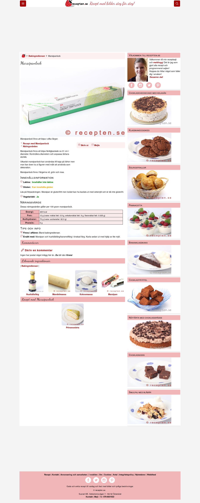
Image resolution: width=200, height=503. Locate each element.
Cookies (107, 474)
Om (100, 474)
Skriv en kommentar (38, 250)
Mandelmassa (59, 294)
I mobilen (93, 474)
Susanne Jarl (156, 76)
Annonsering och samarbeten (73, 474)
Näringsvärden (30, 146)
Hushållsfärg (32, 294)
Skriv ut (84, 145)
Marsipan (112, 294)
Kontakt (55, 474)
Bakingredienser (37, 55)
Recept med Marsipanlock (35, 143)
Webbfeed (151, 474)
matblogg (158, 62)
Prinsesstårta (72, 327)
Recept (47, 474)
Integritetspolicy (126, 474)
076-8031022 (108, 496)
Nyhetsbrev (140, 474)
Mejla (97, 145)
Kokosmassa (86, 294)
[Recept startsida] (76, 6)
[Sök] (177, 3)
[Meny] (23, 3)
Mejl (96, 496)
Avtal (115, 474)
